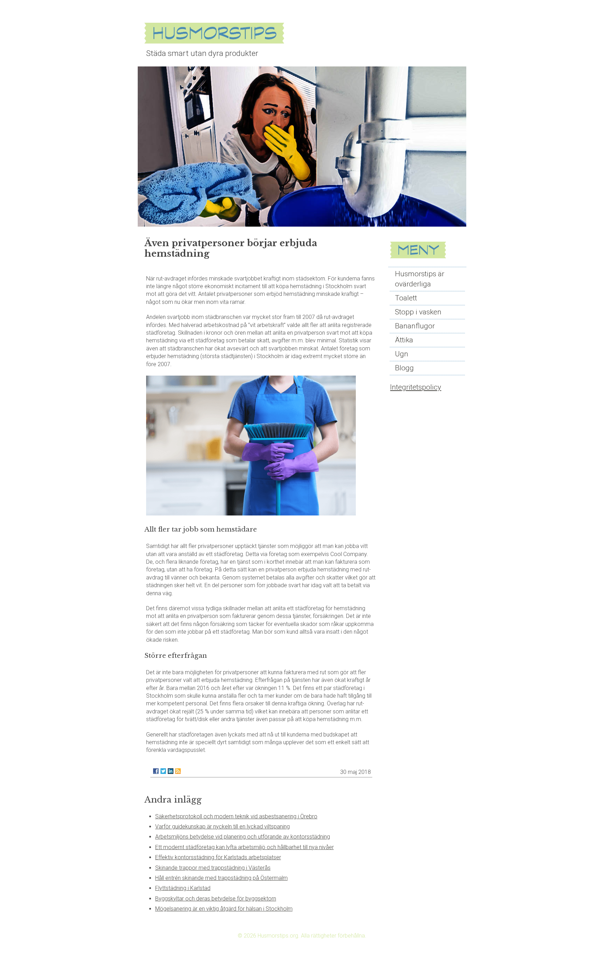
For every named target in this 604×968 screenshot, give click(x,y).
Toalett (406, 298)
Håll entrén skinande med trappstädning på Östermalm (221, 878)
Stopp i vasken (418, 312)
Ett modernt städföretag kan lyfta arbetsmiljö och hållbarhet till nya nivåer (244, 847)
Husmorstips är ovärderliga (419, 279)
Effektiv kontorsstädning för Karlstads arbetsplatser (218, 857)
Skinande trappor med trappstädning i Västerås (213, 867)
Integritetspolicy (415, 387)
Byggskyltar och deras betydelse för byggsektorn (215, 898)
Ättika (404, 340)
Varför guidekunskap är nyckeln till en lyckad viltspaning (222, 826)
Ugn (401, 354)
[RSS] (178, 771)
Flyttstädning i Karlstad (182, 888)
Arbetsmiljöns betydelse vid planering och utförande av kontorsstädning (242, 836)
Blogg (404, 368)
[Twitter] (163, 771)
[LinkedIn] (170, 771)
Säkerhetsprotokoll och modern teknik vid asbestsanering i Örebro (236, 816)
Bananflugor (415, 326)
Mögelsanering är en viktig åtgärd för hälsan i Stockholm (224, 908)
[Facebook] (156, 771)
